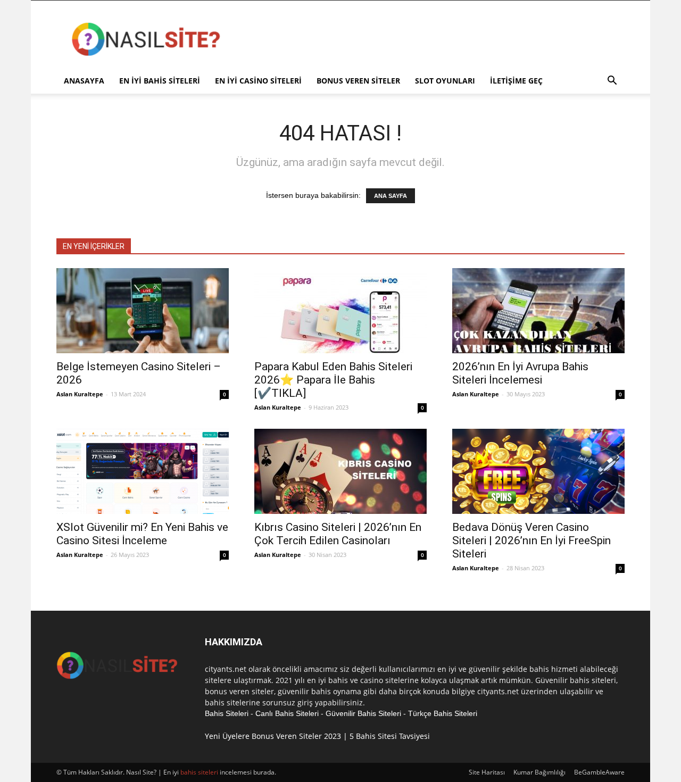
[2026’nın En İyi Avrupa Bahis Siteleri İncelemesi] (538, 310)
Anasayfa (84, 81)
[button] (612, 82)
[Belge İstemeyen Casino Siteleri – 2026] (142, 310)
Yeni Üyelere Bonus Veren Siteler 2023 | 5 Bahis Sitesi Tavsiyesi (317, 736)
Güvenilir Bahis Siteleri (363, 713)
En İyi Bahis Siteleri (159, 81)
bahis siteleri (199, 772)
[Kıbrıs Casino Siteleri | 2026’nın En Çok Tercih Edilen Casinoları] (340, 471)
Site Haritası (487, 772)
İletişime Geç (516, 81)
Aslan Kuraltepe (79, 394)
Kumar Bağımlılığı (539, 772)
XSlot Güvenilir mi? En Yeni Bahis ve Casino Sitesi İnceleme (142, 534)
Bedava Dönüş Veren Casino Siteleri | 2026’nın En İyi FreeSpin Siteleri (531, 540)
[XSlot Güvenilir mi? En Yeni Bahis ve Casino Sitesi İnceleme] (142, 471)
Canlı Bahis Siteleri (287, 713)
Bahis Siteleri (226, 713)
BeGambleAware (599, 772)
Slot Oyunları (445, 81)
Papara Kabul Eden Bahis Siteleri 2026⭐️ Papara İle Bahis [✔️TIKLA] (333, 380)
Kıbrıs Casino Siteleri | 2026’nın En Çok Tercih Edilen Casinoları (337, 534)
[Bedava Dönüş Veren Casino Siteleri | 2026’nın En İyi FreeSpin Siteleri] (538, 471)
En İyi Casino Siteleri (258, 81)
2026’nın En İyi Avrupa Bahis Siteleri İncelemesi (520, 373)
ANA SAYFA (390, 196)
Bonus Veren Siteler (358, 81)
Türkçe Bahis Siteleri (442, 713)
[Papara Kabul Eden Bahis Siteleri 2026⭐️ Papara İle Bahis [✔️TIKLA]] (340, 310)
